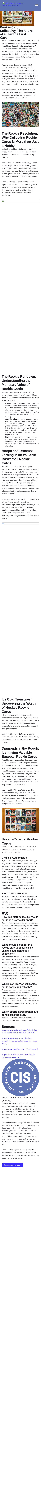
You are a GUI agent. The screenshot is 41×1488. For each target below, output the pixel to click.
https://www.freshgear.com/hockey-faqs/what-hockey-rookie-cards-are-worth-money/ (19, 1041)
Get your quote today (12, 1165)
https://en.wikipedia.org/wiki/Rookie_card (20, 1049)
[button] (36, 5)
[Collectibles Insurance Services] (13, 5)
